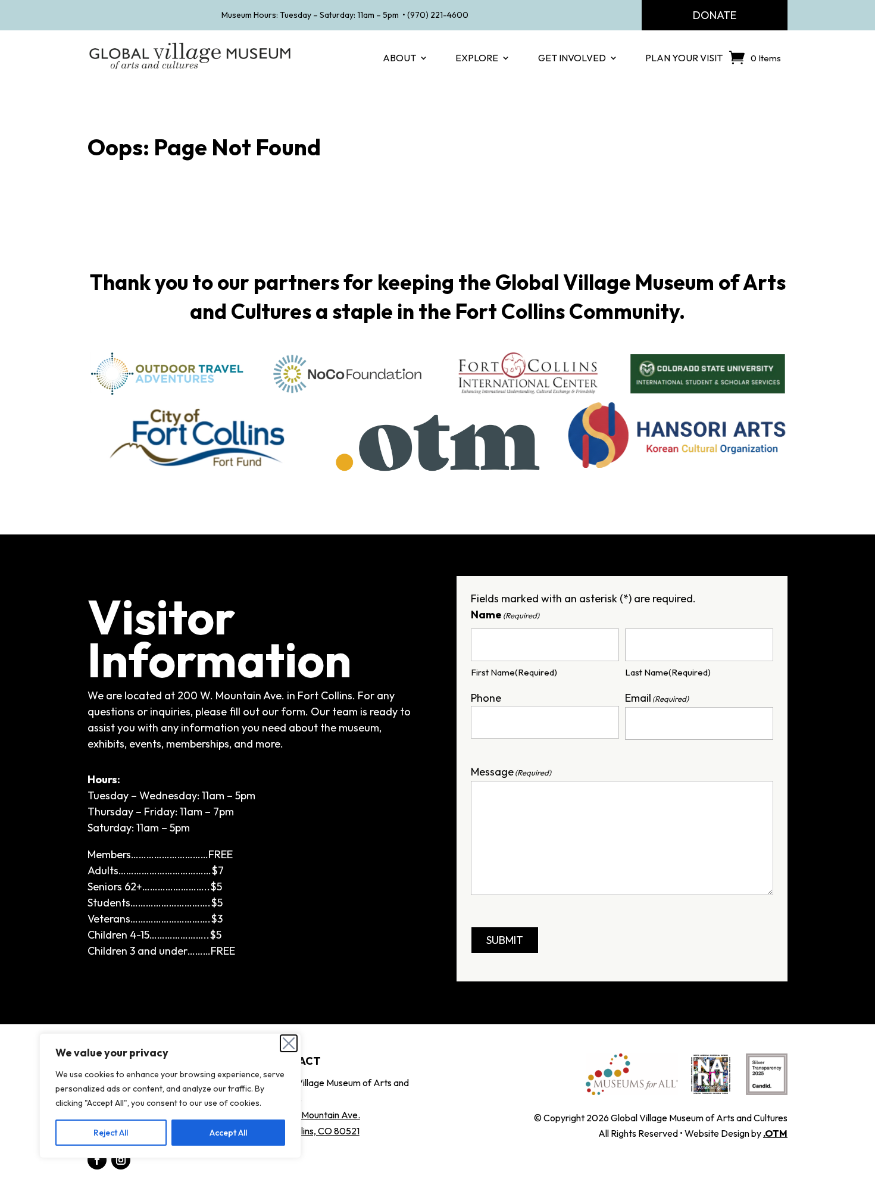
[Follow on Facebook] (97, 1160)
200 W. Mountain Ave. (314, 1115)
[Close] (289, 1043)
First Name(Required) (514, 672)
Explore (476, 59)
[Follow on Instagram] (120, 1160)
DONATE (714, 15)
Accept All (228, 1132)
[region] (170, 1095)
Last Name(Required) (668, 672)
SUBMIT (504, 940)
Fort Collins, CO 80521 (314, 1131)
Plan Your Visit (684, 59)
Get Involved (572, 59)
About (399, 59)
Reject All (110, 1132)
